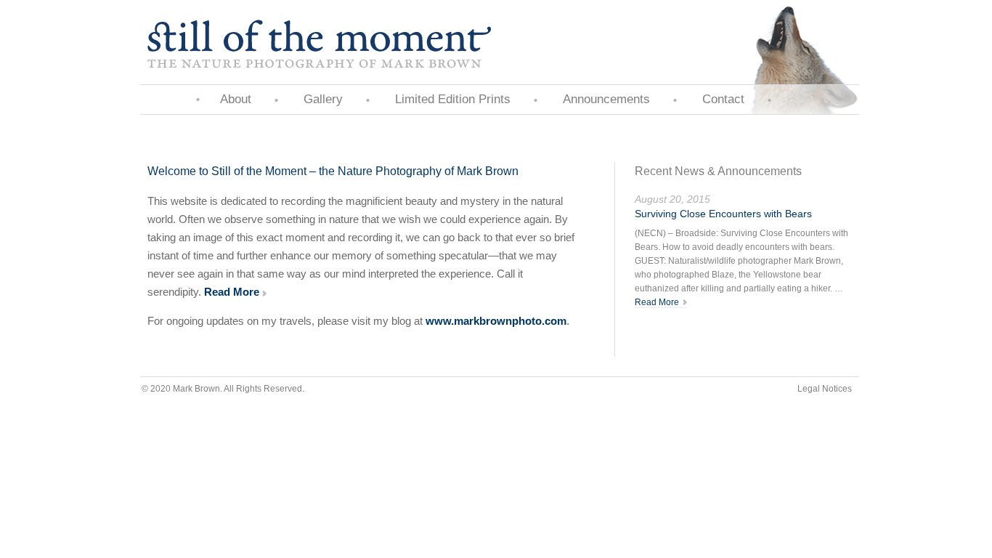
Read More (231, 292)
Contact (723, 99)
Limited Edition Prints (453, 99)
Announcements (606, 99)
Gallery (323, 99)
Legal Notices (824, 389)
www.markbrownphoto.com (496, 321)
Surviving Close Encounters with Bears (723, 213)
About (235, 99)
